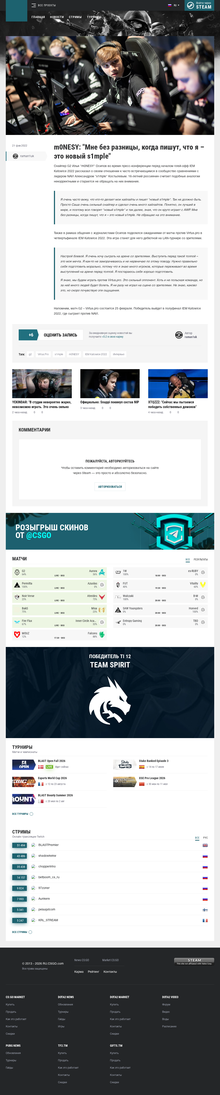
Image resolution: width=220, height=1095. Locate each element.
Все (188, 559)
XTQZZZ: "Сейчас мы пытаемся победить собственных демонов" (172, 404)
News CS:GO (81, 960)
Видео (166, 1012)
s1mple (59, 354)
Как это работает (16, 1019)
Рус (205, 837)
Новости (57, 17)
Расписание (169, 1026)
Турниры (94, 17)
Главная (38, 17)
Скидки (10, 1034)
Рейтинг (93, 972)
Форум (166, 1004)
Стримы (75, 17)
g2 (30, 354)
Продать (11, 1012)
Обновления (65, 1004)
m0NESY (74, 354)
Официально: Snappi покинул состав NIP (109, 402)
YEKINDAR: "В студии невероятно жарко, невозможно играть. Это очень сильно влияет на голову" (41, 404)
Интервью (118, 354)
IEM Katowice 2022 (96, 354)
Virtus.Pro (43, 354)
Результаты (201, 559)
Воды (165, 1019)
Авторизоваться (110, 486)
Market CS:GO (110, 960)
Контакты (110, 972)
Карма (79, 972)
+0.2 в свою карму (112, 337)
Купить (10, 1004)
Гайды (61, 1019)
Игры (61, 1026)
